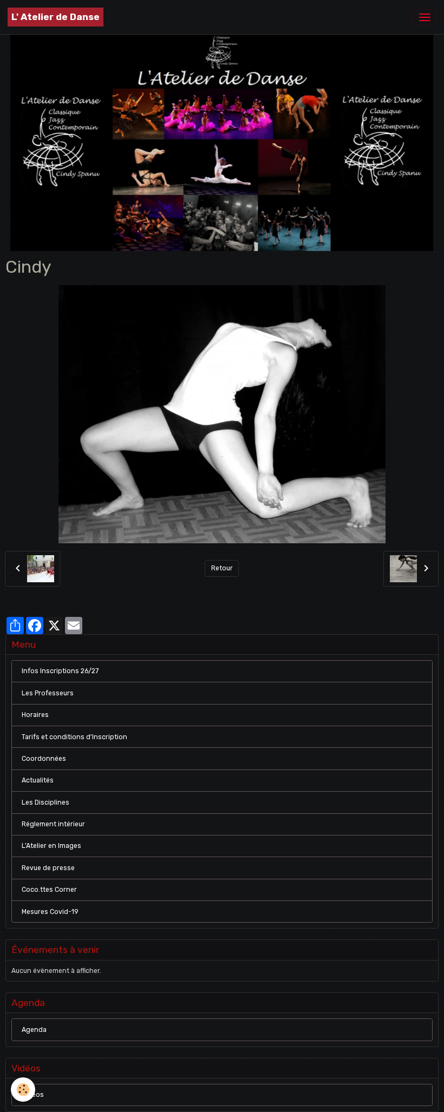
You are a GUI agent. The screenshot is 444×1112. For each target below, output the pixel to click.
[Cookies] (23, 1089)
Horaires (35, 715)
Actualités (38, 780)
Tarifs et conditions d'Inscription (74, 737)
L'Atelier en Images (51, 846)
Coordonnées (44, 758)
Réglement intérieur (53, 824)
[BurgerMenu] (424, 17)
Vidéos (33, 1094)
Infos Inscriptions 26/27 (60, 671)
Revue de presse (48, 868)
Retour (222, 568)
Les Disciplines (45, 802)
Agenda (34, 1030)
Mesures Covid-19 (50, 912)
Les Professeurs (48, 693)
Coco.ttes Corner (49, 889)
